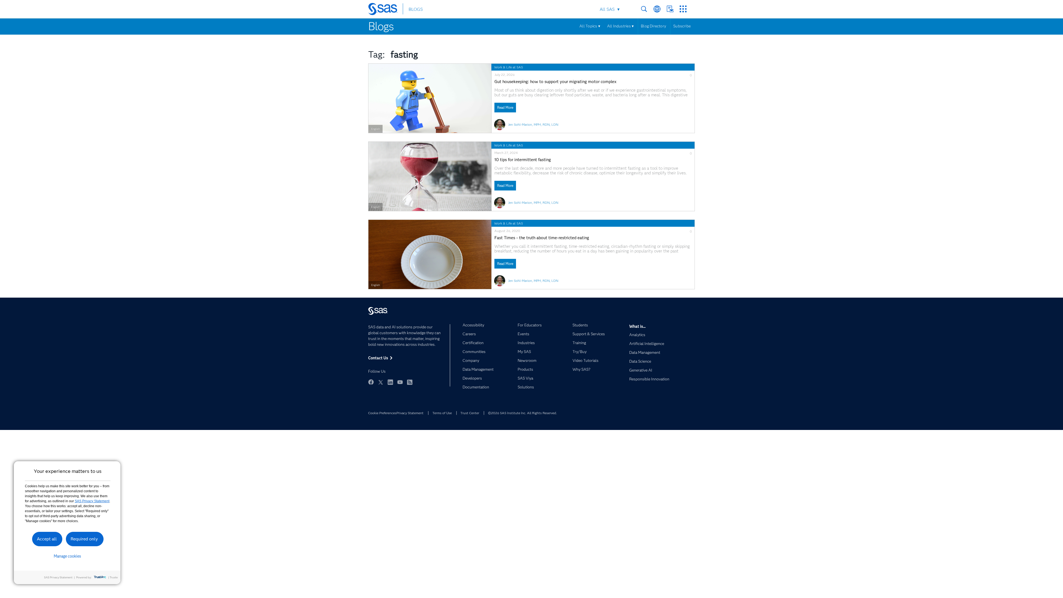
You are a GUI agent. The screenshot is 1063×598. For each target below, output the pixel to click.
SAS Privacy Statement (92, 501)
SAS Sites (683, 9)
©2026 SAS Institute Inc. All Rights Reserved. (522, 413)
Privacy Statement (410, 413)
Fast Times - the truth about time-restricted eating (541, 238)
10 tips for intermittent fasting (522, 160)
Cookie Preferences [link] (382, 413)
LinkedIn (390, 382)
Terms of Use (442, 413)
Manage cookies (67, 556)
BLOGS (416, 9)
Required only (84, 539)
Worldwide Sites (657, 9)
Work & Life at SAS (508, 67)
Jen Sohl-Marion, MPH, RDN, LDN (533, 124)
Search (644, 9)
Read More (505, 107)
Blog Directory (653, 26)
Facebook (371, 382)
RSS (409, 382)
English (375, 129)
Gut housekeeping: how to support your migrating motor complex (555, 81)
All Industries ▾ (620, 26)
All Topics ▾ (589, 26)
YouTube (400, 382)
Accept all (47, 539)
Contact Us (670, 9)
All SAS (607, 9)
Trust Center (469, 413)
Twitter (380, 382)
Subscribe (682, 26)
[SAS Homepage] (385, 10)
